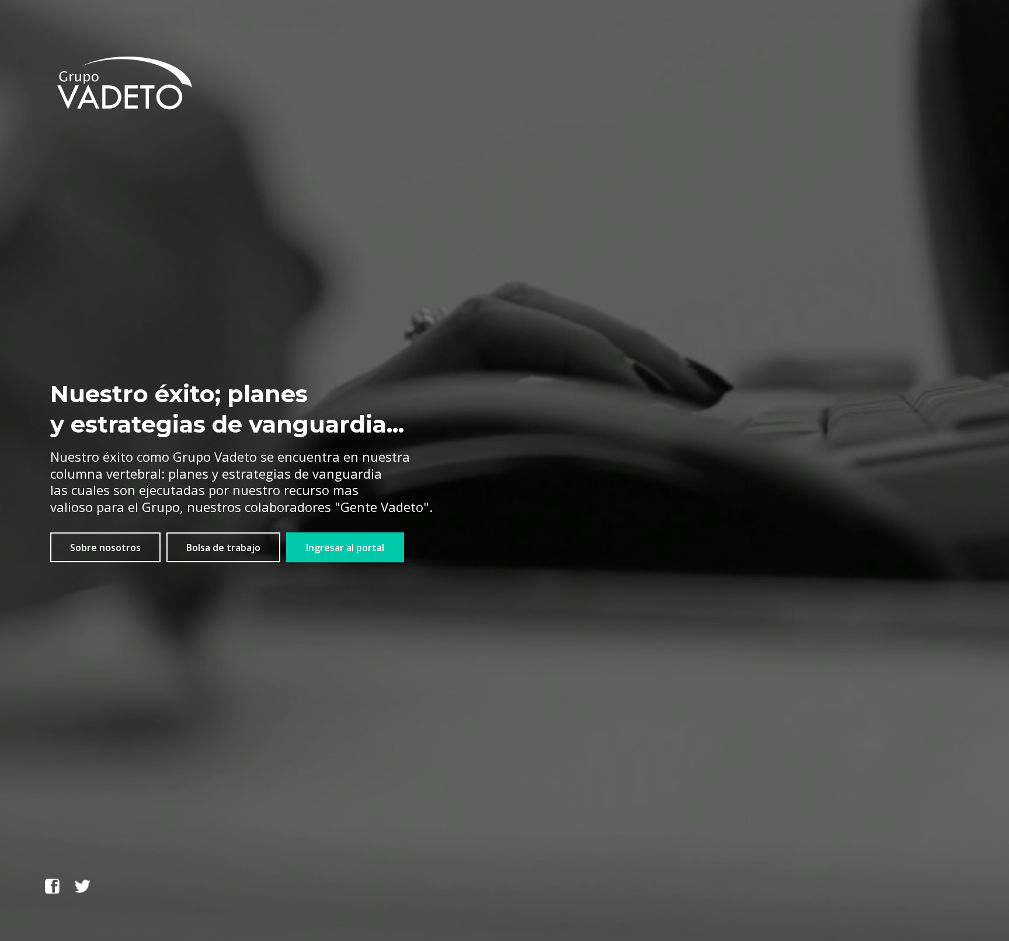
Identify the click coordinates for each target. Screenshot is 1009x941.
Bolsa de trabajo (223, 547)
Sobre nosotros (105, 547)
